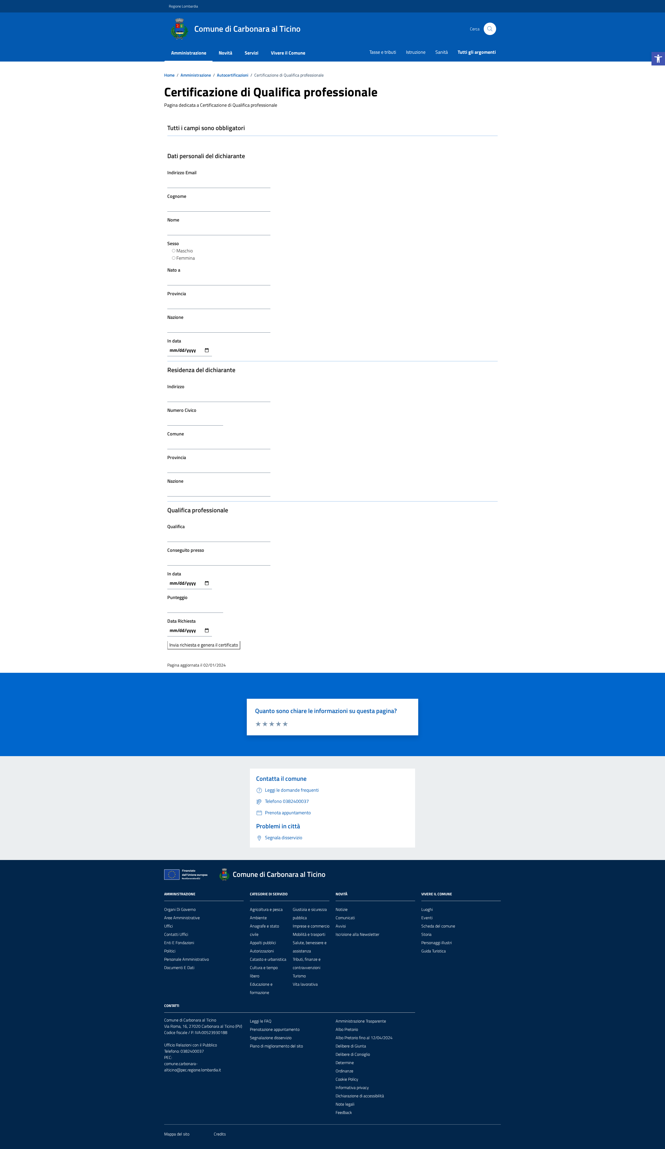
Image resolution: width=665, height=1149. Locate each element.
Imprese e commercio (311, 926)
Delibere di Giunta (351, 1046)
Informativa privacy (352, 1087)
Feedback (344, 1112)
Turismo (299, 976)
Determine (345, 1062)
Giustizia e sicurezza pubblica (310, 913)
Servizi (251, 52)
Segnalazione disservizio (270, 1037)
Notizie (342, 909)
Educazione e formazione (261, 988)
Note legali (345, 1104)
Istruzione (415, 52)
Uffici (168, 926)
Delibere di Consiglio (353, 1054)
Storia (426, 934)
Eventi (427, 918)
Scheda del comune (438, 926)
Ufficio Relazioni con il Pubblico (190, 1045)
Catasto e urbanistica (268, 959)
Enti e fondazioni (179, 942)
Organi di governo (180, 909)
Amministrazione (188, 52)
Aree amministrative (182, 918)
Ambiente (258, 918)
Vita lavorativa (305, 984)
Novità (225, 52)
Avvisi (341, 926)
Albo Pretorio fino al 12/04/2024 (364, 1037)
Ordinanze (344, 1071)
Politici (169, 951)
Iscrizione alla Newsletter (357, 934)
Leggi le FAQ (260, 1021)
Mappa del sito (176, 1134)
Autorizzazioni (262, 951)
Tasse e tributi (382, 52)
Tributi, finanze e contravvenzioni (307, 963)
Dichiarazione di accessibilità (360, 1096)
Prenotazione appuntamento (275, 1029)
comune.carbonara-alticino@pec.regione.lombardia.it (192, 1066)
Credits (220, 1134)
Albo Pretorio (347, 1029)
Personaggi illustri (436, 942)
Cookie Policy (347, 1079)
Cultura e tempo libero (264, 971)
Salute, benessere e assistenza (310, 946)
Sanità (441, 52)
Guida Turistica (433, 951)
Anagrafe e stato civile (264, 930)
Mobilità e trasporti (309, 934)
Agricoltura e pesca (266, 909)
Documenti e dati (179, 967)
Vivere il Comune (288, 52)
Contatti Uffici (176, 934)
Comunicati (345, 918)
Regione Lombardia (183, 6)
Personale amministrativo (186, 959)
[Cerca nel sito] (490, 29)
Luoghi (427, 909)
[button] (658, 58)
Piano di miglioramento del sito (276, 1046)
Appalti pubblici (263, 942)
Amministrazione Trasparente (361, 1021)
